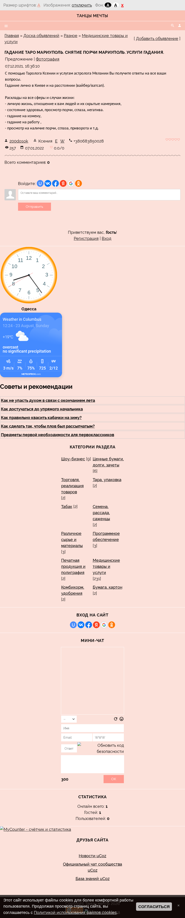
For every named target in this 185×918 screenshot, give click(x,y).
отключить (82, 5)
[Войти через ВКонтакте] (47, 183)
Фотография (47, 59)
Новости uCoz (92, 855)
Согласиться (154, 906)
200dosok (18, 141)
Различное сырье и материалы (72, 539)
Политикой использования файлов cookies (75, 912)
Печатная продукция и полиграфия (73, 566)
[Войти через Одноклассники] (78, 183)
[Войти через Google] (70, 183)
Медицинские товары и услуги (106, 566)
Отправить (34, 207)
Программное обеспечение (106, 536)
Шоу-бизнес (73, 459)
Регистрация (86, 238)
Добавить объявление (157, 38)
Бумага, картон (107, 587)
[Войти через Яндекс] (63, 183)
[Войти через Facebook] (55, 183)
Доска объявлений (41, 35)
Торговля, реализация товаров (72, 485)
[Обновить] (115, 719)
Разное (70, 35)
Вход (106, 238)
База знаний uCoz (93, 878)
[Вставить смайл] (121, 719)
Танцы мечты (92, 15)
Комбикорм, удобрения (72, 590)
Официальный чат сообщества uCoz (92, 867)
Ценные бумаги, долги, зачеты (108, 462)
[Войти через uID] (40, 183)
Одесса (28, 309)
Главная (12, 35)
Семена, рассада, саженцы (101, 512)
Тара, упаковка (107, 479)
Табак (66, 506)
